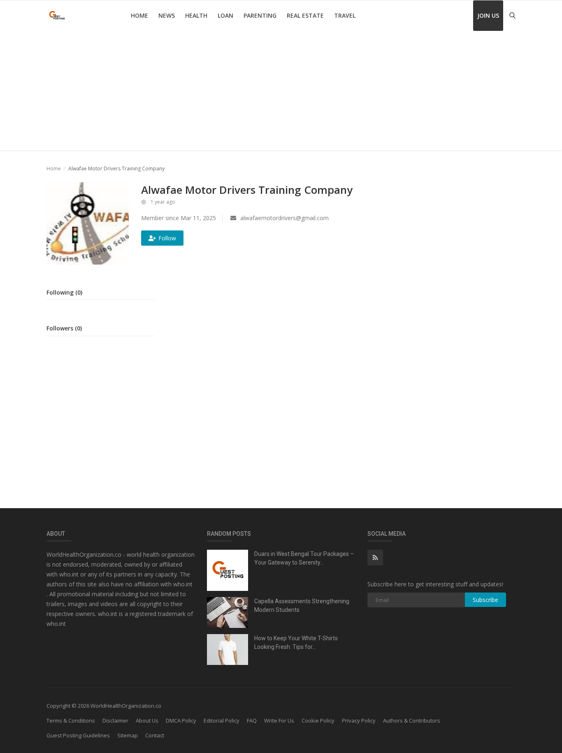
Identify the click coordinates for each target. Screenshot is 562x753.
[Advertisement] (281, 92)
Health (196, 15)
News (166, 15)
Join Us (488, 15)
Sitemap (127, 735)
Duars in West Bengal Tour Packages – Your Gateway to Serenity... (304, 558)
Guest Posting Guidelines (78, 735)
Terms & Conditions (70, 720)
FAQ (252, 720)
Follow (167, 238)
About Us (147, 720)
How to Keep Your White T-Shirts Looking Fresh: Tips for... (296, 642)
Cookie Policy (318, 720)
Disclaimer (115, 720)
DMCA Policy (181, 720)
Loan (225, 15)
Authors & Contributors (411, 720)
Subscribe (485, 600)
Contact (154, 735)
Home (139, 15)
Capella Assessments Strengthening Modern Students (301, 605)
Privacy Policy (359, 720)
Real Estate (305, 15)
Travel (344, 15)
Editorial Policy (221, 720)
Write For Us (279, 720)
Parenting (260, 15)
